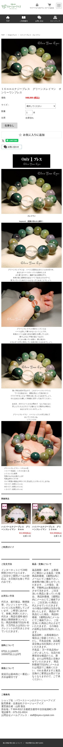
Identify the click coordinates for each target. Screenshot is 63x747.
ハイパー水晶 (9, 471)
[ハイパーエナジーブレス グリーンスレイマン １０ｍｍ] (47, 513)
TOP (8, 21)
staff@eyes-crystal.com (42, 715)
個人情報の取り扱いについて (12, 743)
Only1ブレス (12, 35)
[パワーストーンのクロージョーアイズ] (11, 9)
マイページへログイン (37, 8)
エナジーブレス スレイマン (30, 35)
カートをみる (49, 8)
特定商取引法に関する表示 (34, 743)
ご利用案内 (24, 21)
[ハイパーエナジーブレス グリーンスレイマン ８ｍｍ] (16, 513)
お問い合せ (39, 21)
